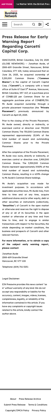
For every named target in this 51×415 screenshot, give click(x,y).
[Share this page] (47, 24)
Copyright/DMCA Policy (17, 410)
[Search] (33, 24)
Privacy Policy (39, 410)
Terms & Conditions (37, 404)
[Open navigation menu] (4, 24)
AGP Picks (7, 4)
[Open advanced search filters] (40, 24)
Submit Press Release (15, 404)
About (13, 399)
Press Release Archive (30, 399)
